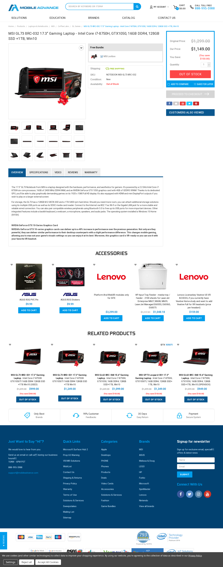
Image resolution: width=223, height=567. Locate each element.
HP (140, 472)
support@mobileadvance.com (23, 472)
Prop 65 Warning (71, 455)
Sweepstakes (69, 506)
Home (11, 26)
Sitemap (67, 517)
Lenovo (143, 495)
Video (58, 172)
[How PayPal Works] (41, 538)
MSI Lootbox (109, 56)
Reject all (27, 562)
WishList (67, 466)
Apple (104, 449)
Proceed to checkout (187, 94)
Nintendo (143, 500)
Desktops (106, 455)
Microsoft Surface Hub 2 (75, 449)
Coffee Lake (63, 26)
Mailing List (68, 512)
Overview (17, 172)
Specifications (38, 172)
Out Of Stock (190, 74)
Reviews (73, 172)
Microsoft (144, 483)
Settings (10, 562)
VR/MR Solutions (71, 460)
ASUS (142, 455)
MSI (53, 26)
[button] (3, 540)
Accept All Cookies (48, 562)
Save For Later (205, 84)
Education (57, 17)
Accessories (107, 489)
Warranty (90, 172)
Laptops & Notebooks (38, 26)
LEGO (142, 466)
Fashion (105, 500)
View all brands (146, 506)
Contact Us (166, 17)
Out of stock (27, 399)
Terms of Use (70, 495)
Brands (93, 17)
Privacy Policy (70, 483)
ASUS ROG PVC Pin (29, 299)
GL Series (76, 26)
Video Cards (107, 483)
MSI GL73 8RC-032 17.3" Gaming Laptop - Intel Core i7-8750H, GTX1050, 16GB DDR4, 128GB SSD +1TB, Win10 (131, 26)
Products (21, 26)
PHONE (104, 460)
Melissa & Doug (147, 460)
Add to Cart (29, 310)
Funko (142, 477)
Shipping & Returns (72, 477)
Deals (104, 477)
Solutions (19, 17)
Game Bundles (108, 506)
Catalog (128, 17)
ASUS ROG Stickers (70, 299)
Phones (105, 466)
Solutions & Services (73, 500)
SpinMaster (144, 489)
